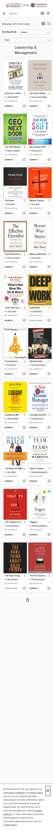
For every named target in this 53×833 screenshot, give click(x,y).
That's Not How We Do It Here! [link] (14, 308)
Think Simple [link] (11, 361)
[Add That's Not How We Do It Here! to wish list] (24, 321)
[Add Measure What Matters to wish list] (49, 267)
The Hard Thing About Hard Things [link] (14, 576)
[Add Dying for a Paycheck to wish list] (24, 106)
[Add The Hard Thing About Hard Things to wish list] (24, 588)
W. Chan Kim (37, 150)
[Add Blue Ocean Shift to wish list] (49, 160)
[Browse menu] (48, 13)
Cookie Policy (10, 824)
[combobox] (21, 13)
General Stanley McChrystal (40, 472)
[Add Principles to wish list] (24, 213)
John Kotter (11, 311)
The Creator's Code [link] (14, 522)
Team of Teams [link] (37, 468)
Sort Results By (9, 32)
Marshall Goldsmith (39, 526)
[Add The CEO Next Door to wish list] (24, 160)
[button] (43, 24)
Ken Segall (11, 365)
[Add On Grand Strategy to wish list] (49, 106)
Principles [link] (9, 200)
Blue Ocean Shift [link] (38, 147)
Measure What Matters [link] (39, 254)
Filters (7, 40)
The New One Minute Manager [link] (39, 415)
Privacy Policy (36, 792)
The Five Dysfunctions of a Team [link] (39, 576)
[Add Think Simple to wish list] (24, 374)
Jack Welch (11, 472)
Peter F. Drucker (13, 258)
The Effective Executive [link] (14, 254)
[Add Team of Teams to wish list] (49, 481)
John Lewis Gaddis (39, 97)
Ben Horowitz (12, 579)
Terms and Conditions (14, 792)
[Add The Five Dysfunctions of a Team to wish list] (49, 588)
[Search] (4, 13)
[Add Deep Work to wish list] (49, 321)
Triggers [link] (33, 522)
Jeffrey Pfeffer (12, 97)
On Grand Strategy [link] (38, 93)
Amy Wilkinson (13, 526)
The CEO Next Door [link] (14, 147)
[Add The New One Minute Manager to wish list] (49, 428)
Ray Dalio (11, 204)
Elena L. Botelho (13, 150)
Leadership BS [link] (12, 415)
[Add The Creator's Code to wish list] (24, 535)
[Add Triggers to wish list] (49, 535)
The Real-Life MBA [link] (14, 468)
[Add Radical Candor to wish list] (49, 213)
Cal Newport (37, 311)
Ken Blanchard (37, 418)
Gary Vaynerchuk (38, 365)
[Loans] (42, 13)
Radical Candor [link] (37, 200)
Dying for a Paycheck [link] (14, 93)
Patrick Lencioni (38, 579)
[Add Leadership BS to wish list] (24, 428)
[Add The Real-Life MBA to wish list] (24, 481)
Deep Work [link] (35, 308)
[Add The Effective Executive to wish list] (24, 267)
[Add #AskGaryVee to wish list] (49, 374)
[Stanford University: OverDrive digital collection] (26, 5)
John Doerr (36, 258)
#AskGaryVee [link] (36, 361)
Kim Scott (36, 204)
